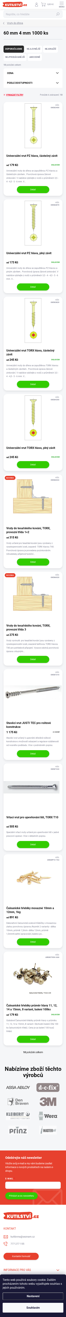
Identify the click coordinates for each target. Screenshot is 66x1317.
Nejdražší (50, 49)
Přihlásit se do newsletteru (21, 1196)
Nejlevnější (33, 49)
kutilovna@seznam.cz (23, 1236)
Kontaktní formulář (21, 1256)
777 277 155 (17, 1243)
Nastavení (33, 1296)
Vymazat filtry (14, 95)
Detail (33, 189)
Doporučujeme (13, 49)
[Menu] (61, 4)
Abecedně (34, 57)
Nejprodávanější (15, 57)
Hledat (58, 14)
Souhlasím (33, 1307)
